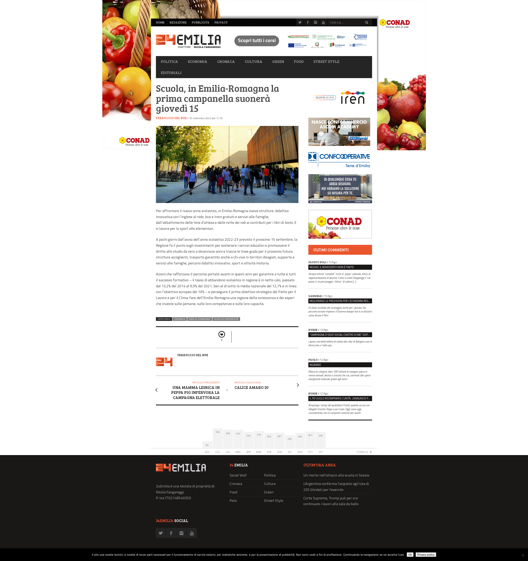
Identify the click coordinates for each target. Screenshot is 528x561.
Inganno (315, 365)
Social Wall (238, 475)
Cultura (253, 61)
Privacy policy (426, 554)
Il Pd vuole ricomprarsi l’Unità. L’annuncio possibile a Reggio (341, 398)
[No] (523, 555)
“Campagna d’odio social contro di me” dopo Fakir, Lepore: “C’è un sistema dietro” (341, 335)
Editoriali (171, 72)
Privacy (221, 22)
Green (278, 61)
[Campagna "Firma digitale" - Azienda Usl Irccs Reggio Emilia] (299, 48)
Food (299, 61)
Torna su (362, 452)
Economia (197, 61)
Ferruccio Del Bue (171, 118)
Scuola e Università (226, 319)
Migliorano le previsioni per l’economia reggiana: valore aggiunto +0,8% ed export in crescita (341, 301)
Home (160, 22)
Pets (233, 500)
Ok (410, 554)
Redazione (178, 22)
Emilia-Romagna (199, 319)
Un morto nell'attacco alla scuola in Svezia (336, 475)
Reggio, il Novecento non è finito (332, 267)
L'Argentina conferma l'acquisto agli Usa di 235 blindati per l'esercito (336, 486)
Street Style (326, 61)
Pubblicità (200, 22)
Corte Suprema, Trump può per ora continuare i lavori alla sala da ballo (330, 501)
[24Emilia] (188, 41)
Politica (169, 61)
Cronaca (226, 61)
